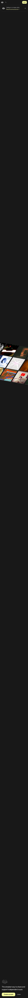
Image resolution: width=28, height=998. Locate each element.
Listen (19, 994)
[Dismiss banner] (25, 8)
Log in (24, 2)
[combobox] (13, 2)
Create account (8, 994)
